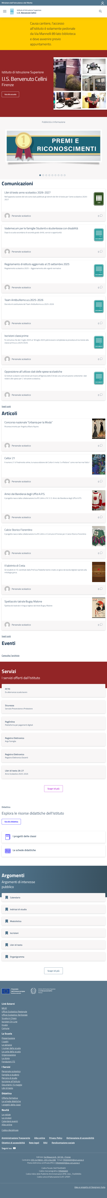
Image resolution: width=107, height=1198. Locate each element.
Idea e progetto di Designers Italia (89, 1187)
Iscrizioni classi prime (16, 336)
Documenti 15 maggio (12, 1084)
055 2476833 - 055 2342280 (43, 1159)
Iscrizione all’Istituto (11, 1081)
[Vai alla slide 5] (52, 175)
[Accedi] (102, 2)
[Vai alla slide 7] (58, 175)
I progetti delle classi (11, 1104)
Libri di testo (7, 1088)
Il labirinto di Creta (14, 565)
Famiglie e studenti (10, 1074)
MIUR (4, 1008)
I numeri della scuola (11, 1048)
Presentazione (8, 1038)
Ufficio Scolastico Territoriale (14, 1015)
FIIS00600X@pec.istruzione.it (67, 1162)
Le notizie (6, 1114)
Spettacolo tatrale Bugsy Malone (23, 601)
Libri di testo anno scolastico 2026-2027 (27, 192)
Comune (5, 1028)
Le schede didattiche (11, 1101)
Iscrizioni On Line (9, 1021)
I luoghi (5, 1041)
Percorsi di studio (9, 1078)
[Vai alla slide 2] (43, 175)
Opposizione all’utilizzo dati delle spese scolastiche (33, 371)
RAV (45, 1142)
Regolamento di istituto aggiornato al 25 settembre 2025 (36, 264)
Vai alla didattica (11, 821)
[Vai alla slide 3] (46, 175)
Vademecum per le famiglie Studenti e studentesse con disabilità (41, 228)
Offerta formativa (10, 1098)
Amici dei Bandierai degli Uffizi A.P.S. (24, 494)
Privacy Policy (55, 1138)
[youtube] (14, 1148)
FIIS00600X (63, 1170)
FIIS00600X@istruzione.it (73, 1159)
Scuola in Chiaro (9, 1018)
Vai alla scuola (10, 94)
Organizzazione (9, 1055)
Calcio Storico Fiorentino (18, 530)
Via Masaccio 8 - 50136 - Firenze (57, 1156)
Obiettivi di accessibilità (13, 1142)
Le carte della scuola (11, 1051)
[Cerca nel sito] (100, 11)
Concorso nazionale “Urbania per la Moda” (28, 422)
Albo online (7, 1124)
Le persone (7, 1044)
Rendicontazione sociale (63, 1142)
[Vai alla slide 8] (61, 175)
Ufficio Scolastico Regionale (14, 1011)
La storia (6, 1058)
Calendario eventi (10, 1121)
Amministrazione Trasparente (16, 1138)
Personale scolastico (11, 1071)
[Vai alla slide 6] (55, 175)
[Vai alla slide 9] (64, 175)
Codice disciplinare (10, 1130)
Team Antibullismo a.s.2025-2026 (23, 300)
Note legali (34, 1142)
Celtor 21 (9, 458)
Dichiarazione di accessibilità (80, 1138)
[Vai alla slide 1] (40, 175)
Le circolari (6, 1118)
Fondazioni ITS (8, 1061)
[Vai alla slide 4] (49, 175)
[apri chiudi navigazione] (4, 11)
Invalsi (5, 1025)
